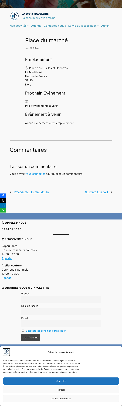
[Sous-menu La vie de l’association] (98, 25)
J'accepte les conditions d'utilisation (46, 330)
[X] (3, 200)
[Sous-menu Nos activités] (28, 25)
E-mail (24, 318)
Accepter (61, 381)
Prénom (25, 293)
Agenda (7, 258)
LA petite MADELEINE (35, 13)
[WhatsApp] (3, 210)
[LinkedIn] (3, 205)
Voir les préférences (61, 398)
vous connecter (35, 173)
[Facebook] (3, 195)
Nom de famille (29, 305)
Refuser (61, 389)
